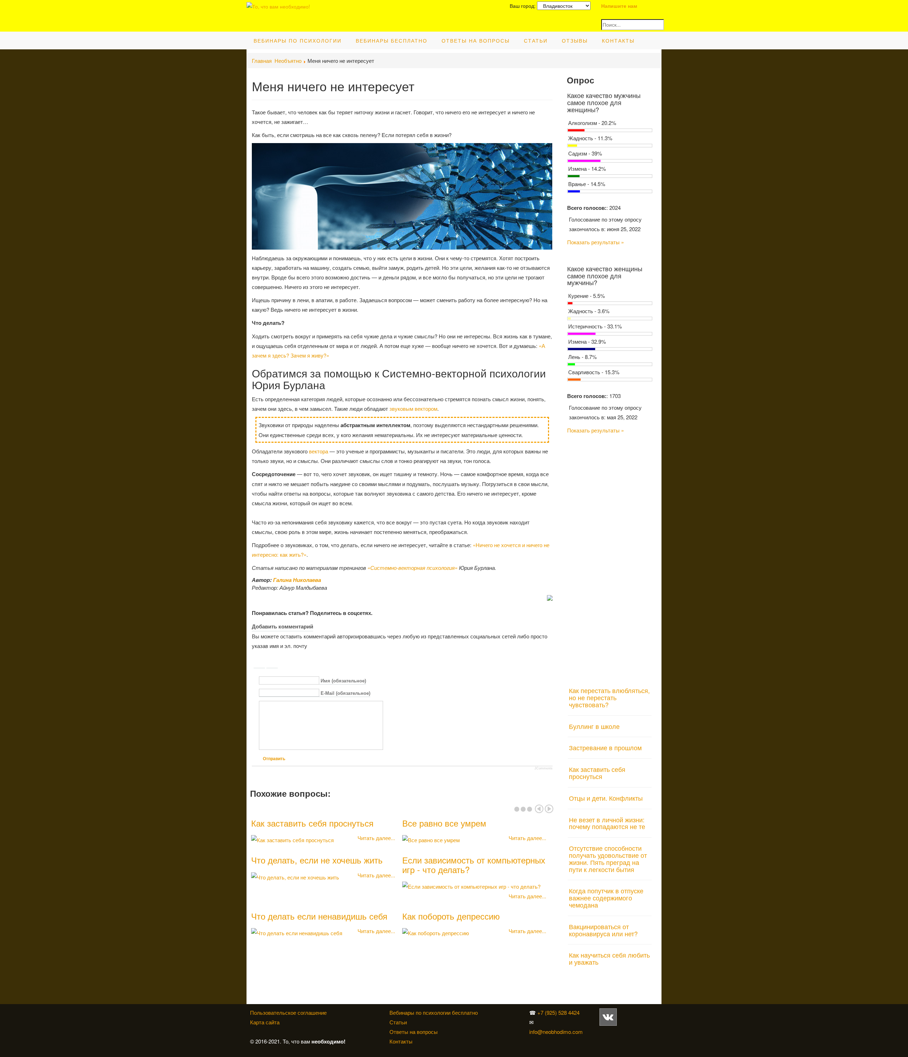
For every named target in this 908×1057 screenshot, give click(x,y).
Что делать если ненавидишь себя (319, 916)
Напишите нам (619, 5)
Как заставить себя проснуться (312, 823)
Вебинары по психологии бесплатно (433, 1012)
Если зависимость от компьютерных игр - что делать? (473, 864)
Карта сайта (264, 1022)
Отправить (274, 758)
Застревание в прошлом (605, 747)
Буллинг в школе (594, 726)
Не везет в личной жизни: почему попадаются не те (607, 823)
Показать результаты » (595, 242)
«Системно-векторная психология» (412, 567)
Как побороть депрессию (451, 916)
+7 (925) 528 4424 (558, 1012)
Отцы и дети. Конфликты (606, 797)
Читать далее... (376, 837)
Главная (262, 60)
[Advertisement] (610, 556)
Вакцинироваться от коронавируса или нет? (603, 930)
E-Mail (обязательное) (345, 693)
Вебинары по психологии (298, 40)
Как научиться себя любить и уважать (609, 958)
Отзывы (575, 40)
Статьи (536, 40)
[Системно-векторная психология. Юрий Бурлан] (618, 1016)
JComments (544, 768)
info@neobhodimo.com (556, 1031)
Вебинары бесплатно (391, 40)
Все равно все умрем (444, 823)
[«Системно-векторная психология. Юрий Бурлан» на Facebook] (599, 1031)
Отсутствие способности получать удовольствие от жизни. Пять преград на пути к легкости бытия (608, 858)
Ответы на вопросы (476, 40)
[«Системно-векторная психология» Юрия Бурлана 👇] (601, 1031)
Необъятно (288, 60)
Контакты (618, 40)
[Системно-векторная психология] (608, 1016)
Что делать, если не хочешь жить (317, 860)
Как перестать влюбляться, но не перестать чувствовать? (609, 697)
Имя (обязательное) (343, 680)
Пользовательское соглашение (288, 1012)
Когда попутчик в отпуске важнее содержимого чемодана (606, 897)
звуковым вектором (413, 408)
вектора (318, 451)
